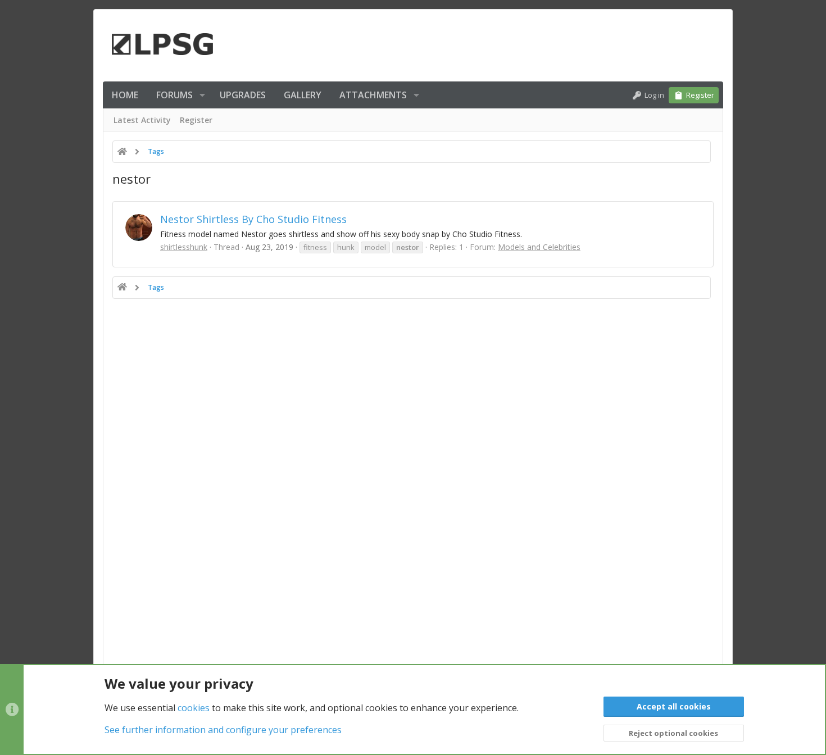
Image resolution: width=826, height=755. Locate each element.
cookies (194, 708)
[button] (202, 95)
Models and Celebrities (539, 247)
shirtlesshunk (183, 247)
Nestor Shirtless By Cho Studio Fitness (253, 219)
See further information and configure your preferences (223, 730)
